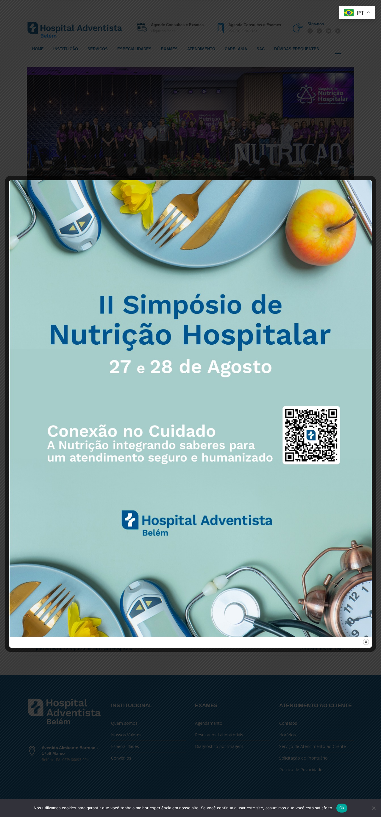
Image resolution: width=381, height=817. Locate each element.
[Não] (374, 808)
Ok (342, 807)
